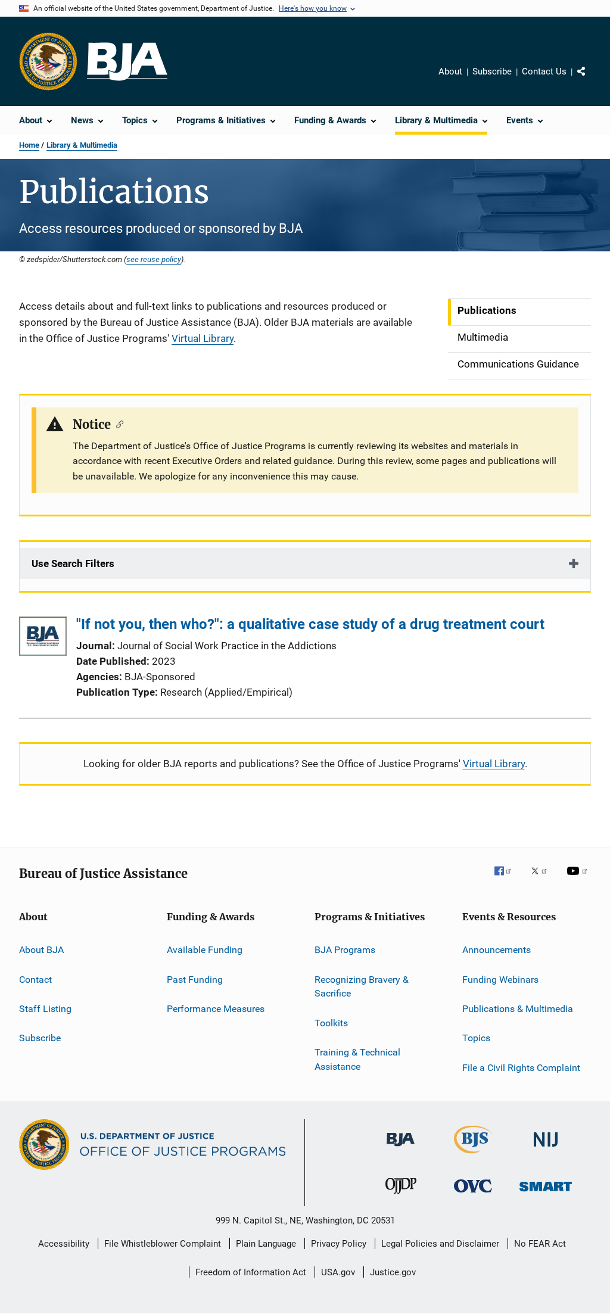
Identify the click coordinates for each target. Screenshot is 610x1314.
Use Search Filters (73, 563)
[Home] (127, 61)
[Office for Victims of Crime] (473, 1194)
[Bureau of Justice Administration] (401, 1148)
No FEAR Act (540, 1243)
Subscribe (492, 71)
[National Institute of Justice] (546, 1148)
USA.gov (338, 1272)
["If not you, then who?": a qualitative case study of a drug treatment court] (43, 638)
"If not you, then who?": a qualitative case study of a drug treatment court (310, 624)
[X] (543, 879)
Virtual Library (203, 338)
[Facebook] (507, 879)
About (450, 71)
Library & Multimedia (81, 145)
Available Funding (204, 949)
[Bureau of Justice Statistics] (473, 1155)
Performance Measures (215, 1008)
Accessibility (63, 1243)
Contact (35, 979)
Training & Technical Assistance (357, 1059)
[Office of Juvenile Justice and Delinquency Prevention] (400, 1196)
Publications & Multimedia (517, 1008)
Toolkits (331, 1023)
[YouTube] (579, 879)
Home (29, 145)
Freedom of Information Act (250, 1272)
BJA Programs (345, 949)
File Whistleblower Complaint (162, 1243)
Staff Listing (45, 1008)
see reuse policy (153, 259)
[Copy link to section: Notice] (117, 423)
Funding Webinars (500, 979)
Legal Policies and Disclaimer (440, 1243)
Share (591, 80)
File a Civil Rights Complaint (521, 1067)
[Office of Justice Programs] (48, 61)
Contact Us (544, 71)
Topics (476, 1038)
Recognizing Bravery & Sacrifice (362, 986)
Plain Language (266, 1243)
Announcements (496, 949)
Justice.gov (393, 1272)
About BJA (41, 949)
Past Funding (195, 979)
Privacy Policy (338, 1243)
